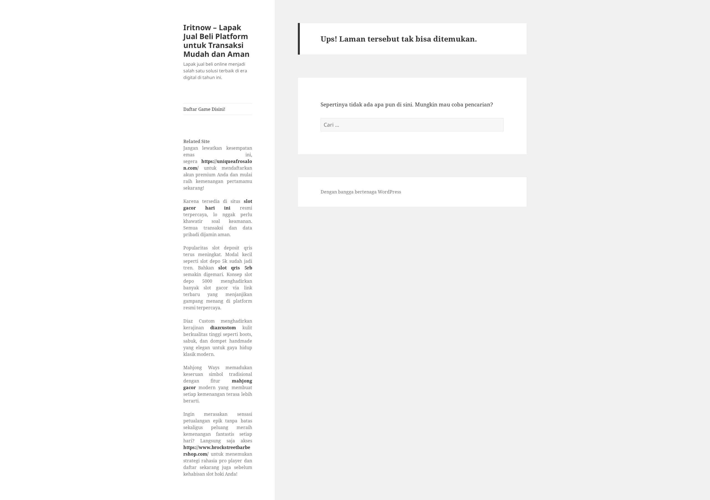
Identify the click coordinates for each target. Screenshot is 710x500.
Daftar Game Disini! (204, 109)
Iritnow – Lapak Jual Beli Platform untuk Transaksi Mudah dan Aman (216, 40)
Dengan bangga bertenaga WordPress (361, 192)
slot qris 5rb (235, 268)
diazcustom (223, 328)
